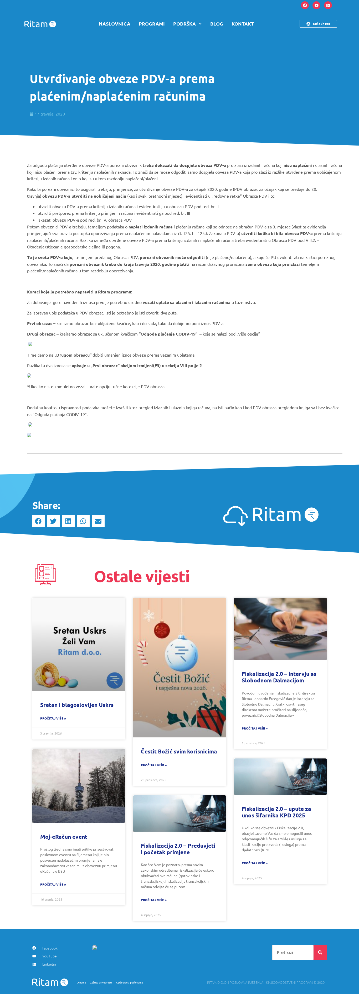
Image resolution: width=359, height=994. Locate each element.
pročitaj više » (53, 718)
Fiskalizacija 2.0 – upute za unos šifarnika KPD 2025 (276, 812)
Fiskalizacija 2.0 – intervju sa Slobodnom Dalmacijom (279, 677)
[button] (38, 521)
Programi (152, 24)
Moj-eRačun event (63, 836)
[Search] (320, 952)
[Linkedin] (328, 5)
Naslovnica (114, 24)
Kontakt (243, 24)
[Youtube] (316, 5)
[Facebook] (305, 5)
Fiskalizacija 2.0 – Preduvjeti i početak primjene (178, 849)
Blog (216, 24)
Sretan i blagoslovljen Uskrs (77, 704)
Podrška (184, 24)
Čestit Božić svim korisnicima (179, 751)
